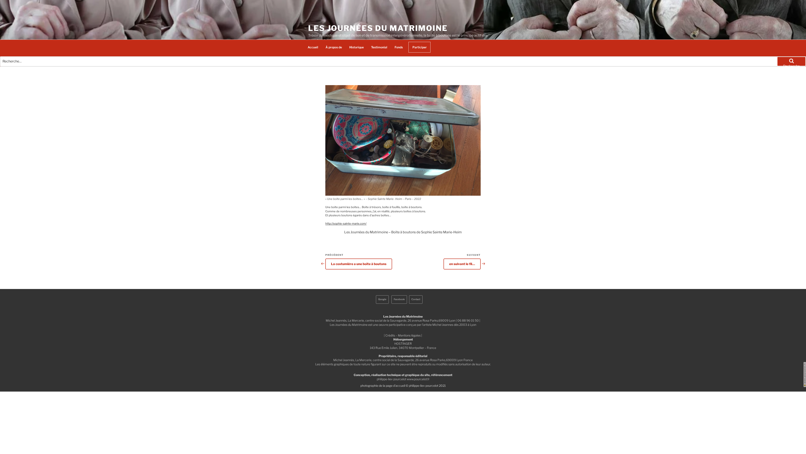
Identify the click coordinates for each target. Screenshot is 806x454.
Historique (356, 47)
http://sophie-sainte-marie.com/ (345, 223)
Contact (415, 299)
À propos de (334, 47)
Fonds (399, 47)
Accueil (313, 47)
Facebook (399, 299)
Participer (419, 47)
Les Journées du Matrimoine (378, 28)
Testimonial (379, 47)
